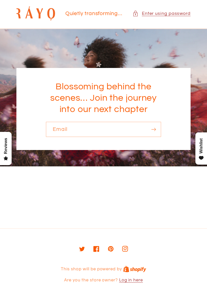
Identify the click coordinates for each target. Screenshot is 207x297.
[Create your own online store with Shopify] (134, 269)
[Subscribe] (153, 129)
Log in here (131, 280)
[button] (162, 13)
